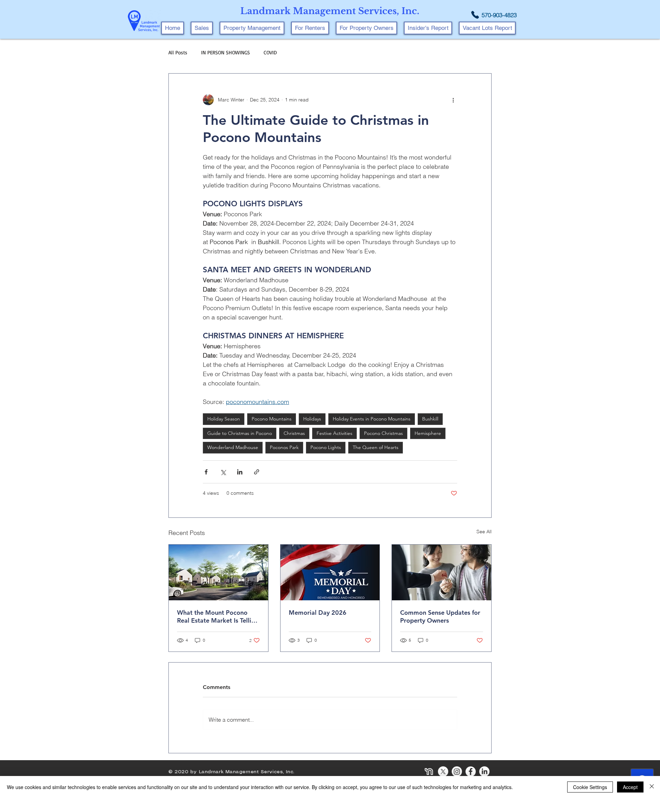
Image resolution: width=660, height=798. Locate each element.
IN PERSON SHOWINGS (225, 53)
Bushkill (430, 419)
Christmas (294, 433)
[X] (443, 771)
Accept (630, 787)
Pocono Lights (325, 447)
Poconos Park (284, 447)
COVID (270, 53)
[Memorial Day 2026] (330, 572)
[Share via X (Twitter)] (223, 472)
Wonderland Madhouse (232, 447)
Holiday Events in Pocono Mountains (371, 419)
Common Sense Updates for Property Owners (440, 616)
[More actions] (453, 100)
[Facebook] (470, 771)
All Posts (177, 53)
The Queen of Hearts (375, 447)
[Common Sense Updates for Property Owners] (441, 572)
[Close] (652, 786)
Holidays (312, 419)
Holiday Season (223, 419)
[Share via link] (256, 472)
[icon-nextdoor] (429, 771)
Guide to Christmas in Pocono (239, 433)
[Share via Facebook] (206, 472)
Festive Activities (334, 433)
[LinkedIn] (484, 771)
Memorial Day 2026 (317, 612)
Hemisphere (428, 433)
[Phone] (475, 14)
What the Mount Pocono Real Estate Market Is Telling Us (217, 616)
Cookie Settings (590, 787)
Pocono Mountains (272, 419)
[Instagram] (457, 771)
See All (484, 531)
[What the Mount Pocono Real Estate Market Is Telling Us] (218, 572)
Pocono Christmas (383, 433)
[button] (252, 28)
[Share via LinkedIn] (239, 472)
